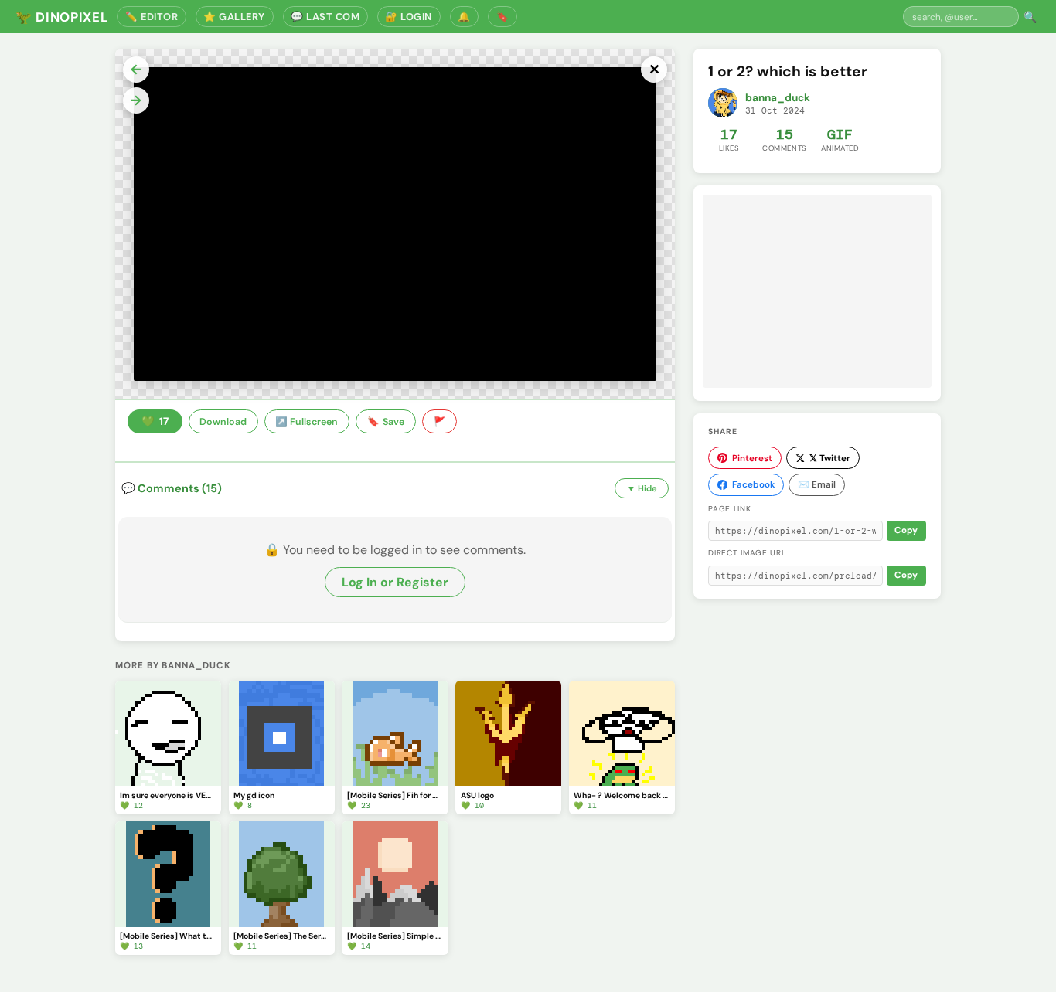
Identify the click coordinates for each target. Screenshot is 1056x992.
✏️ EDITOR (151, 16)
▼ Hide (642, 488)
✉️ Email (817, 484)
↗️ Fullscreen (306, 422)
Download (223, 422)
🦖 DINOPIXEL (61, 16)
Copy (906, 530)
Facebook (753, 484)
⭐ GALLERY (234, 16)
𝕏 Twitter (829, 458)
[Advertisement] (817, 291)
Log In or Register (395, 582)
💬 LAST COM (325, 16)
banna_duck (777, 97)
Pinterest (752, 458)
